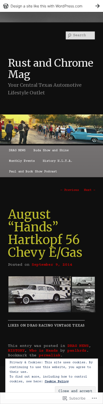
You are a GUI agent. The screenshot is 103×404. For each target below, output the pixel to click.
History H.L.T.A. (57, 161)
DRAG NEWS (17, 150)
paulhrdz (76, 350)
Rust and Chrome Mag (50, 69)
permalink (49, 355)
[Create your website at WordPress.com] (51, 6)
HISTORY (16, 350)
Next (89, 190)
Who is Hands (43, 350)
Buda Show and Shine (51, 150)
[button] (39, 294)
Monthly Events (22, 161)
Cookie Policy (57, 381)
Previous (69, 190)
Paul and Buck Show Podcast (33, 171)
